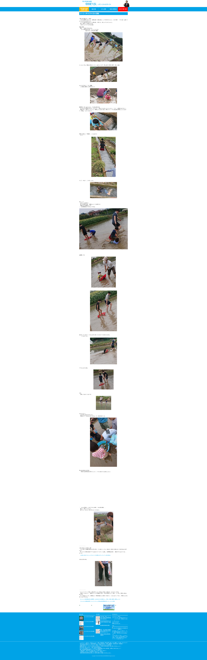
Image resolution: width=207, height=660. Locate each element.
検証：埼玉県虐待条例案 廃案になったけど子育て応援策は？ (91, 649)
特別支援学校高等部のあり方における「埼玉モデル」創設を (105, 622)
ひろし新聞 (114, 642)
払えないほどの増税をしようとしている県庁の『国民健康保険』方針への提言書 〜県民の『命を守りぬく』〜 (100, 648)
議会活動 (102, 642)
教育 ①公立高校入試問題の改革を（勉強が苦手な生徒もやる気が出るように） (105, 630)
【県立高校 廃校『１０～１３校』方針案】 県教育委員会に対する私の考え (105, 617)
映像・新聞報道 (109, 643)
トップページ (82, 642)
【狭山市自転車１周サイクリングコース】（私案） (89, 644)
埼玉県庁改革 (115, 643)
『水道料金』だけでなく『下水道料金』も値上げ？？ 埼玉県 (91, 651)
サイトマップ (124, 642)
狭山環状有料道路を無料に (105, 625)
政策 (98, 642)
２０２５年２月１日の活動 (89, 626)
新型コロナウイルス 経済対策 (105, 644)
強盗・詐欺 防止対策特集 (96, 647)
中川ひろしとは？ (93, 642)
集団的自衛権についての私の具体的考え (98, 643)
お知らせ (87, 642)
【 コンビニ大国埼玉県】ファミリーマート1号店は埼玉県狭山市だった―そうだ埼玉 (97, 601)
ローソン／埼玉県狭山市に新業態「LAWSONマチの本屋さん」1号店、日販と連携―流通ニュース (100, 599)
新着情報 (120, 643)
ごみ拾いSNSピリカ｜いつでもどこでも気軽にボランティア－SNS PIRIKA (95, 555)
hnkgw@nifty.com (117, 623)
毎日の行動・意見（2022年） (85, 647)
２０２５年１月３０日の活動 (89, 631)
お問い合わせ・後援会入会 (84, 643)
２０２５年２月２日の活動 (89, 621)
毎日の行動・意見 (108, 642)
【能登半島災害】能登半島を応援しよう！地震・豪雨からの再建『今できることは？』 (95, 652)
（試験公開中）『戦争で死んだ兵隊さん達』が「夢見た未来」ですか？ (93, 650)
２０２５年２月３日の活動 (89, 616)
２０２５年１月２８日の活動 (89, 636)
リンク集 (119, 642)
